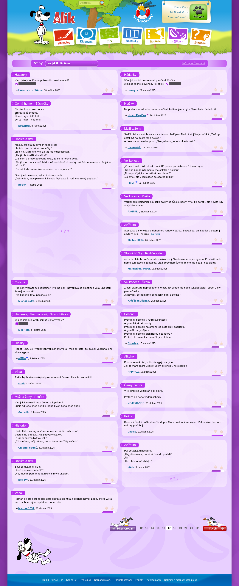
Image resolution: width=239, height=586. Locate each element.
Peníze (39, 397)
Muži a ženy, (23, 397)
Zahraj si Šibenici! (193, 63)
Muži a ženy (132, 128)
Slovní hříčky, (133, 253)
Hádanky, (21, 314)
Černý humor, (24, 103)
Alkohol (129, 356)
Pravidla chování (123, 580)
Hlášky (19, 343)
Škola (146, 282)
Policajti (129, 314)
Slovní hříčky (59, 314)
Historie (20, 425)
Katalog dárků (154, 580)
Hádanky (21, 74)
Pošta (146, 196)
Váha (18, 493)
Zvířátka (130, 225)
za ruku (155, 233)
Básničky (41, 103)
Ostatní (20, 282)
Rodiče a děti (24, 139)
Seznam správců (102, 580)
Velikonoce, (132, 196)
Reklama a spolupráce (180, 580)
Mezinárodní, (39, 314)
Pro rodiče (85, 580)
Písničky (139, 580)
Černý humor (133, 385)
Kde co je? (71, 580)
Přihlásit (198, 17)
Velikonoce (131, 160)
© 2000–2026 (52, 580)
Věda (18, 372)
